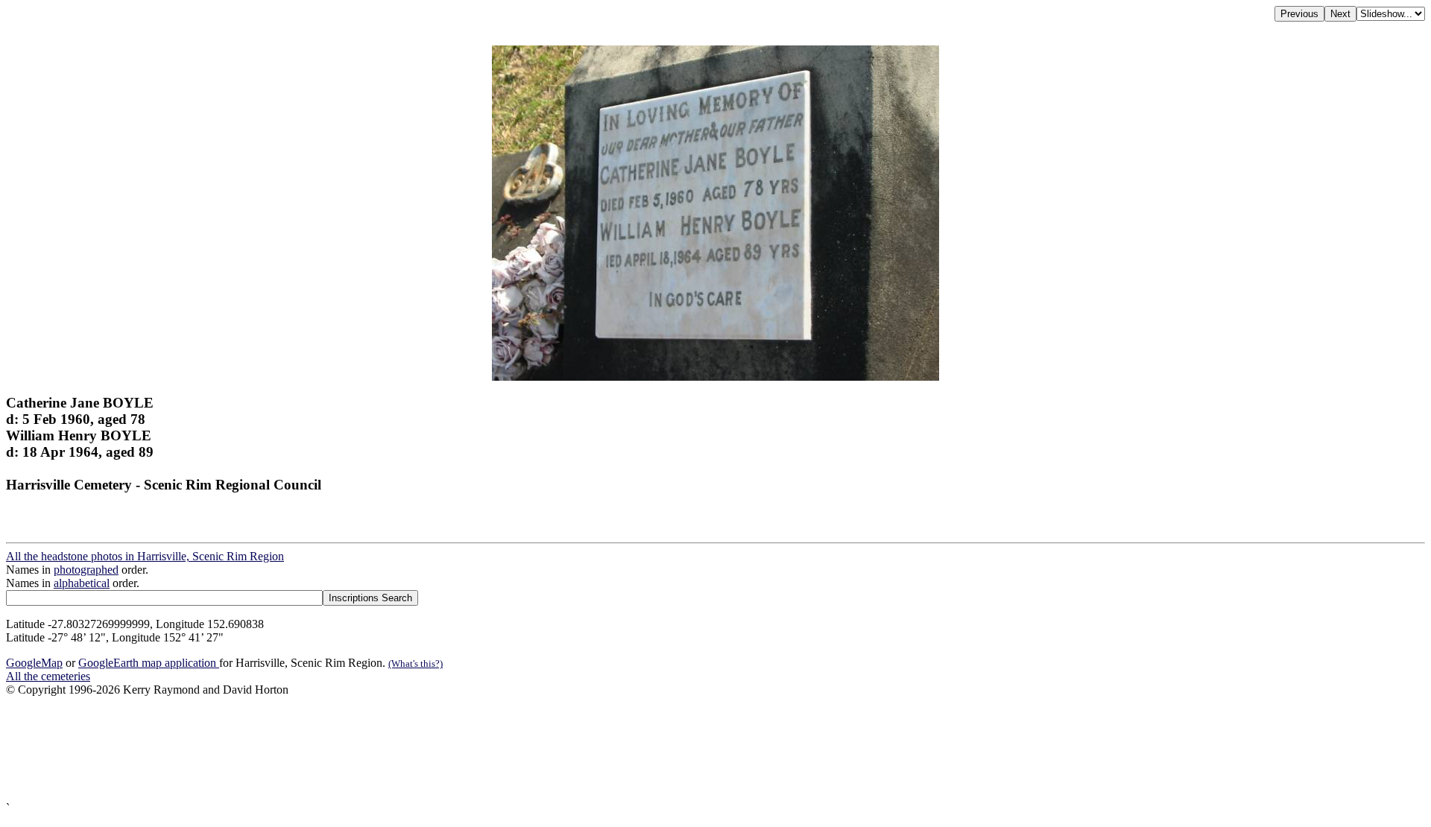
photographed (86, 569)
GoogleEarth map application (148, 662)
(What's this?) (415, 663)
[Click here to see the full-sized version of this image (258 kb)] (715, 376)
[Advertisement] (453, 749)
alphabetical (82, 583)
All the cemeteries (48, 676)
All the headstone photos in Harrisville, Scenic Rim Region (145, 556)
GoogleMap (34, 662)
